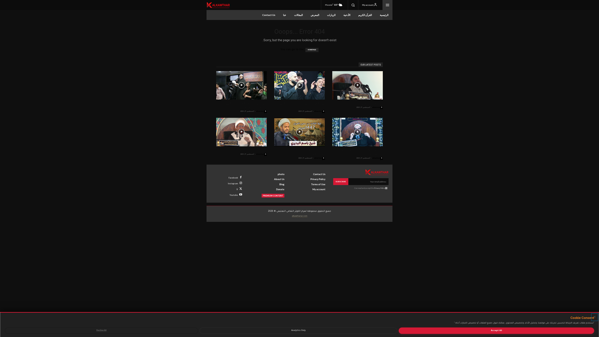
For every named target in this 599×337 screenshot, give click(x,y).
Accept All (496, 331)
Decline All (101, 331)
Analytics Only (298, 331)
